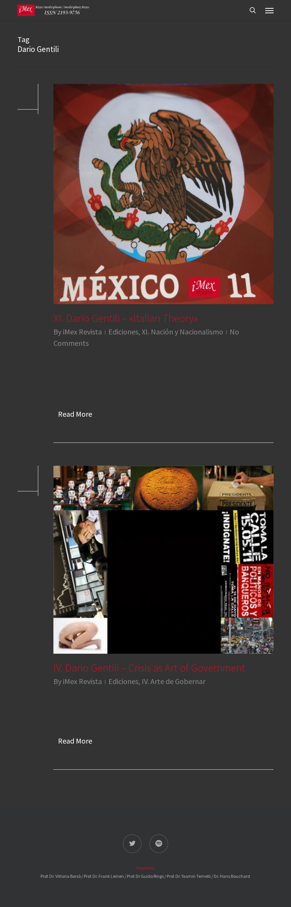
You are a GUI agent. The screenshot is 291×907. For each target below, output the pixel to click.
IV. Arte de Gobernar (173, 681)
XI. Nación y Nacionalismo (182, 331)
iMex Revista (82, 331)
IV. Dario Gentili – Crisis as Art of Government (149, 668)
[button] (269, 10)
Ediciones (123, 331)
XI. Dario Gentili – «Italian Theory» (125, 318)
